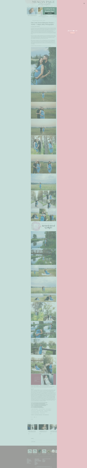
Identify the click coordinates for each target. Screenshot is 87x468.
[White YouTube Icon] (73, 30)
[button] (84, 3)
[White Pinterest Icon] (76, 30)
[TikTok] (68, 30)
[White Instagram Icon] (70, 30)
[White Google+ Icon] (75, 30)
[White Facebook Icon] (71, 30)
